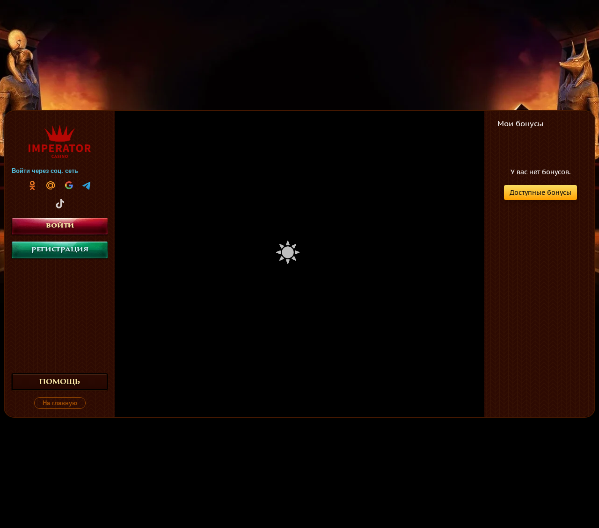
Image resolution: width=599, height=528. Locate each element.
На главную (60, 403)
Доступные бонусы (540, 192)
